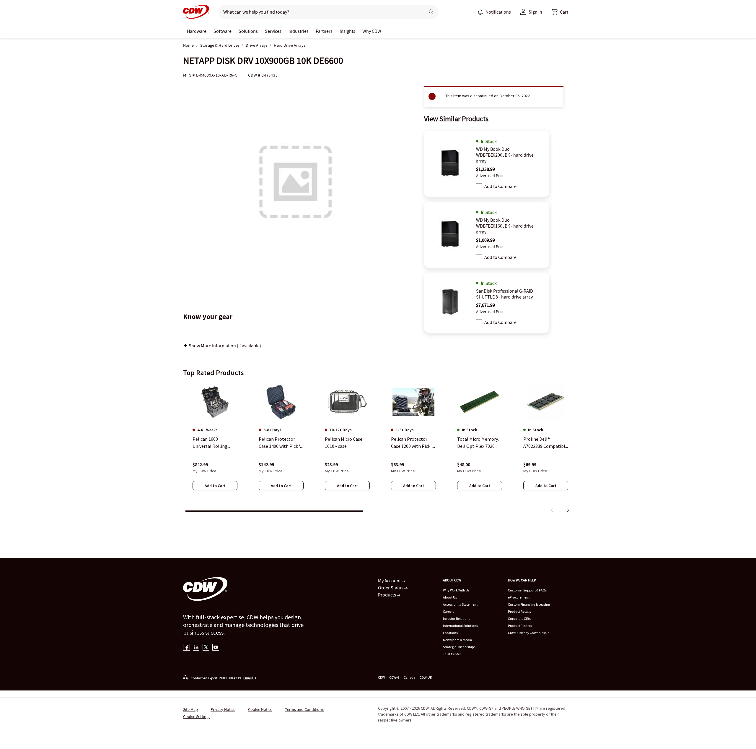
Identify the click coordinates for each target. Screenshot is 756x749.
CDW (381, 677)
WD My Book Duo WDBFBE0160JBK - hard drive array (505, 226)
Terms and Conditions (304, 709)
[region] (378, 448)
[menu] (494, 12)
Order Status (391, 588)
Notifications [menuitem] (498, 12)
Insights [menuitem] (347, 31)
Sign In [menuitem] (535, 12)
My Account (390, 580)
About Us (450, 597)
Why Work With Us (456, 590)
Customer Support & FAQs (527, 590)
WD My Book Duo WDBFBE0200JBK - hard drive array (505, 155)
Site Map (190, 709)
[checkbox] (479, 186)
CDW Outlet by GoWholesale (528, 632)
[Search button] (431, 12)
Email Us (249, 678)
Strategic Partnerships (459, 647)
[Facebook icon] (186, 648)
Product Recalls (519, 611)
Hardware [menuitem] (196, 31)
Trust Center (452, 654)
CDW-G (394, 677)
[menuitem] (480, 12)
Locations (450, 632)
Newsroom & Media (457, 640)
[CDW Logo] (196, 12)
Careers (448, 611)
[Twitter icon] (206, 648)
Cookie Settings (196, 716)
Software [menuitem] (223, 31)
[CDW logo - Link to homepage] (196, 12)
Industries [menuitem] (299, 31)
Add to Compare (500, 186)
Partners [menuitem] (324, 31)
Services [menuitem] (273, 31)
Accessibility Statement (460, 604)
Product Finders (520, 625)
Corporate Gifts (519, 618)
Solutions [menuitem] (248, 31)
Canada (409, 677)
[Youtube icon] (215, 648)
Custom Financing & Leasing (529, 604)
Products (387, 595)
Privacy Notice (223, 709)
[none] (196, 31)
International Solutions (460, 625)
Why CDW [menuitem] (371, 31)
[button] (560, 12)
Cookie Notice (260, 709)
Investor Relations (456, 618)
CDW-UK (426, 677)
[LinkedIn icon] (196, 648)
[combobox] (319, 12)
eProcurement (518, 597)
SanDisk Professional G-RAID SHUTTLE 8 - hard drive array (504, 294)
